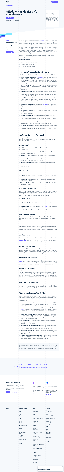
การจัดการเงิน (35, 424)
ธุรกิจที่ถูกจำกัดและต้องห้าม (51, 418)
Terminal (20, 443)
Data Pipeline (21, 422)
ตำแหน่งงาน (48, 429)
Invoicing (20, 428)
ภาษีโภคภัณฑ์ (45, 104)
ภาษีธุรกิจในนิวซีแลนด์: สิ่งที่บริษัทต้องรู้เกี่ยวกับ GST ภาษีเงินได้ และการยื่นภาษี (33, 364)
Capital (20, 415)
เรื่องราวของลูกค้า (49, 411)
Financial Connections (23, 425)
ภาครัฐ (34, 440)
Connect (20, 419)
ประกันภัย (34, 435)
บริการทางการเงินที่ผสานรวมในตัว (38, 417)
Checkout (21, 417)
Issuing (20, 429)
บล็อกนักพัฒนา (35, 462)
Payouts (20, 436)
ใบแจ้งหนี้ (22, 309)
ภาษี (15, 5)
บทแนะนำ (7, 40)
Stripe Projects (35, 460)
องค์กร (34, 410)
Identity (20, 426)
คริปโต (20, 421)
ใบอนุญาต (48, 419)
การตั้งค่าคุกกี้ (48, 422)
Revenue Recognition (23, 439)
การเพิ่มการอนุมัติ (22, 412)
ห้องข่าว (47, 430)
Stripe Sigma (21, 440)
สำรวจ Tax (34, 393)
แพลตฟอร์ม (35, 425)
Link (20, 431)
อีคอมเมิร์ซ (34, 415)
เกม (33, 431)
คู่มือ (47, 410)
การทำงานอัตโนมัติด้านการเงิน (38, 418)
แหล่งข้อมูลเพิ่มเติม (9, 5)
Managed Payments (22, 432)
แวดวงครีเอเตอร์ (35, 429)
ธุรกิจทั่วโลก (35, 419)
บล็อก (47, 412)
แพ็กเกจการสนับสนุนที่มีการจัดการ (52, 438)
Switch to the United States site (44, 469)
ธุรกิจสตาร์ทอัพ (35, 411)
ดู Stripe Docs (49, 394)
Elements (21, 424)
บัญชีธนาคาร (46, 206)
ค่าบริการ (32, 1)
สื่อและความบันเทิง (36, 436)
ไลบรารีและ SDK (35, 459)
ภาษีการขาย (41, 40)
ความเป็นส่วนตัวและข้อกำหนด (51, 417)
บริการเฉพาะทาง (35, 439)
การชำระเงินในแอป (36, 421)
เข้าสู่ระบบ (48, 1)
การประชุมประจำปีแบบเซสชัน (51, 415)
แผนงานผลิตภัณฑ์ (49, 428)
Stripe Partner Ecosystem (37, 448)
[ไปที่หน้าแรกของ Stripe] (7, 408)
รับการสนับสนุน (48, 437)
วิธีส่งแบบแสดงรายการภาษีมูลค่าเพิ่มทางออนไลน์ (28, 366)
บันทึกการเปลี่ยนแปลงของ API (38, 458)
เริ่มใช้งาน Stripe (9, 17)
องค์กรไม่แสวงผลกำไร (36, 437)
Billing (20, 414)
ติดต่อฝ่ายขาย (54, 1)
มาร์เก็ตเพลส (35, 422)
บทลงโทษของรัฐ (27, 173)
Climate (20, 418)
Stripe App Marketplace (37, 447)
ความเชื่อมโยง (40, 77)
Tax (20, 442)
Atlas (20, 411)
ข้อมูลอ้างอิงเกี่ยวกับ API (37, 455)
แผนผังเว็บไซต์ (48, 421)
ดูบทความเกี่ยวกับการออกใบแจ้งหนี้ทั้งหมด (12, 367)
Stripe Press (48, 432)
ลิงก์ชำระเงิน (21, 433)
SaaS (34, 426)
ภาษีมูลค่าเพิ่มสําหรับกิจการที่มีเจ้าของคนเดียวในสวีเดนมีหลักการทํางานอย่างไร (33, 367)
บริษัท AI (34, 428)
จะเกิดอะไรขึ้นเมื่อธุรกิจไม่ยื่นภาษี (12, 45)
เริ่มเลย (8, 392)
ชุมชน (47, 414)
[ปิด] (62, 467)
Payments (21, 435)
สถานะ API (34, 456)
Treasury (20, 444)
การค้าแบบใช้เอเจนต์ (36, 412)
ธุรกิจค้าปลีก (35, 441)
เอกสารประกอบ (35, 453)
